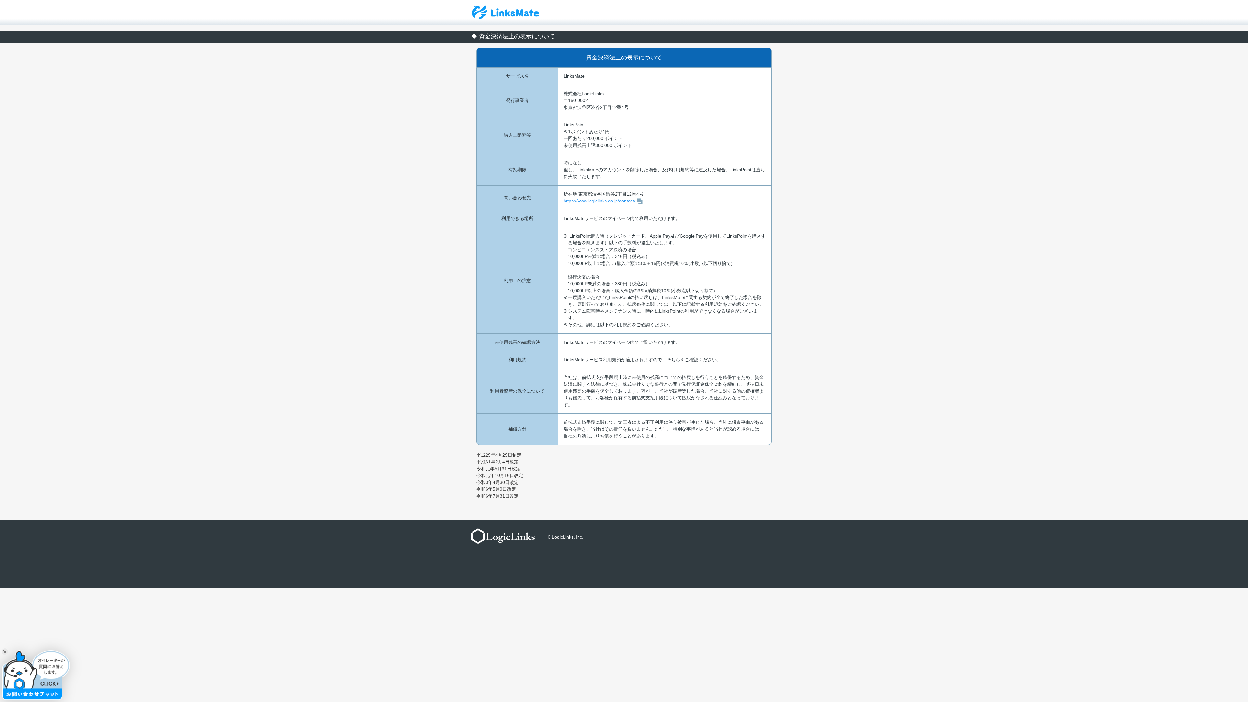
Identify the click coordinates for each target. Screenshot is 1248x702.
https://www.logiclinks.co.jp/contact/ (599, 200)
